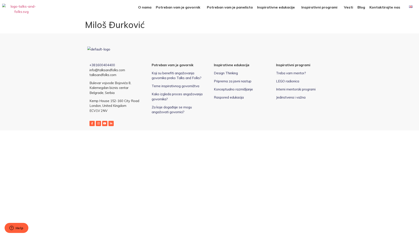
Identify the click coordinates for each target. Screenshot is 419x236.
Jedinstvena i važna (291, 97)
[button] (179, 7)
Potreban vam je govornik (178, 7)
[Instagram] (98, 123)
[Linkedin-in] (111, 123)
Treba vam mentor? (291, 73)
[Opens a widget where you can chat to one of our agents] (16, 228)
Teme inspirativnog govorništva (175, 86)
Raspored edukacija (229, 97)
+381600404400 (102, 65)
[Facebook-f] (92, 123)
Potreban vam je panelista (230, 7)
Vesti (348, 7)
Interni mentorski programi (296, 89)
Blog (361, 7)
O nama (144, 7)
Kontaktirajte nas (384, 7)
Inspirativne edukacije (276, 7)
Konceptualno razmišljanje (233, 89)
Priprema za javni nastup (232, 81)
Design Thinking (226, 73)
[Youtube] (104, 123)
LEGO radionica (287, 81)
